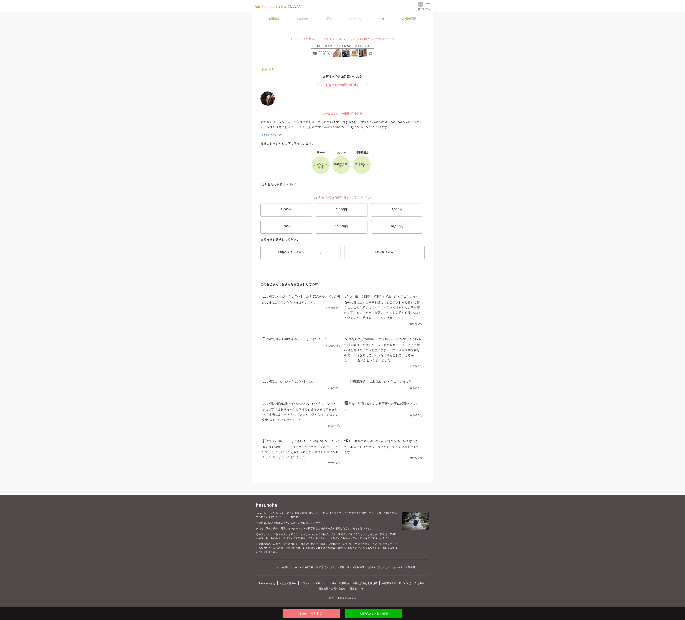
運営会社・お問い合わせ (332, 588)
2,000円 (341, 209)
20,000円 (396, 226)
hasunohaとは (267, 583)
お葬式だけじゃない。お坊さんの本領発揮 (391, 567)
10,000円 (341, 226)
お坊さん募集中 (288, 583)
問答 (329, 18)
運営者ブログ (357, 588)
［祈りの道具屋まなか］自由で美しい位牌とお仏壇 (342, 46)
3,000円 (396, 209)
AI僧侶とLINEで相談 (374, 613)
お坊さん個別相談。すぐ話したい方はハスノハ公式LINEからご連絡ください (342, 38)
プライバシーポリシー (312, 583)
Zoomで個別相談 (311, 613)
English (419, 583)
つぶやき (303, 18)
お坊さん (355, 18)
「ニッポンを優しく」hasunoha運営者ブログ (295, 567)
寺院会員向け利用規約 (365, 583)
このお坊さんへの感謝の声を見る (342, 113)
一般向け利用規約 (339, 583)
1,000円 (286, 209)
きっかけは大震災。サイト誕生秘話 (344, 567)
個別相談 (274, 18)
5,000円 (286, 226)
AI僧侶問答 (409, 18)
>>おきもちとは (271, 134)
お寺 (382, 18)
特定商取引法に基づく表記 (396, 583)
